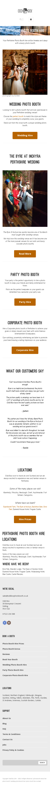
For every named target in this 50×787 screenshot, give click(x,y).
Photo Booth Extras (11, 649)
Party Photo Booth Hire (13, 670)
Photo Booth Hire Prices (13, 644)
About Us (7, 718)
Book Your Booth (10, 659)
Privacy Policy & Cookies (13, 750)
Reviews (6, 654)
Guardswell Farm (9, 507)
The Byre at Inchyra (24, 507)
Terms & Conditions (11, 734)
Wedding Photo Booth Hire (15, 665)
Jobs (4, 745)
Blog (5, 724)
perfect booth (18, 116)
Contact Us (7, 739)
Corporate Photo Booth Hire (15, 675)
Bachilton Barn (37, 507)
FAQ (4, 729)
